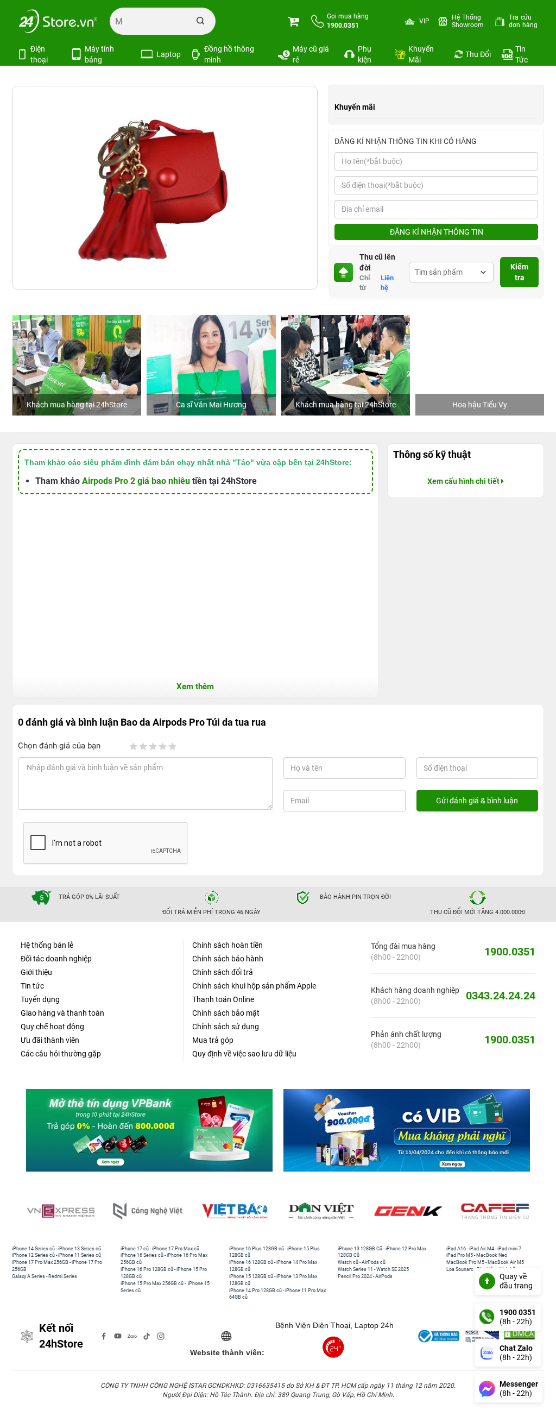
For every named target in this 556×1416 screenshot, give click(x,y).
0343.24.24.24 (500, 995)
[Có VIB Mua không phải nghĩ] (406, 1130)
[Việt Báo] (234, 1211)
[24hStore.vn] (58, 21)
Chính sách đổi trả (222, 972)
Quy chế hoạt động (52, 1026)
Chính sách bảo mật (226, 1013)
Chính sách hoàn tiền (227, 945)
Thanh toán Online (223, 999)
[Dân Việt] (321, 1211)
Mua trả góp (212, 1040)
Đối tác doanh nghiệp (56, 958)
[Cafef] (495, 1211)
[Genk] (408, 1211)
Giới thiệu (36, 972)
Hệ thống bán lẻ (47, 945)
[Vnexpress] (61, 1211)
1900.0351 (509, 951)
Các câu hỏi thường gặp (61, 1053)
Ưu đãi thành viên (50, 1040)
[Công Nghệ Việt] (147, 1211)
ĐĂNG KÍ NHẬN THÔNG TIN (436, 232)
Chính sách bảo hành (227, 958)
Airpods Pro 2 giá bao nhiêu (136, 481)
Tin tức (32, 985)
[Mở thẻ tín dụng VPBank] (149, 1130)
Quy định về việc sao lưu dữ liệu (244, 1053)
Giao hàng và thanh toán (62, 1013)
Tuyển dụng (40, 999)
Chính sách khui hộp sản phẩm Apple (254, 985)
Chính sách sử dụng (225, 1026)
